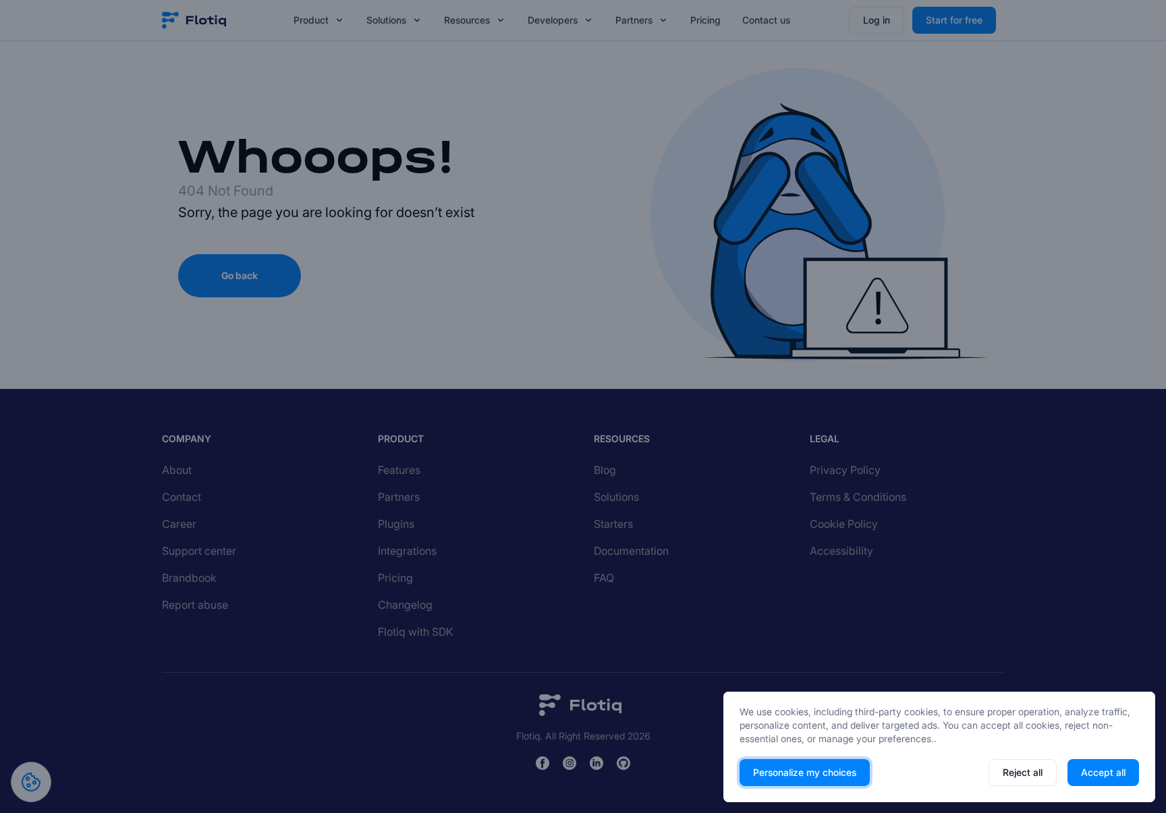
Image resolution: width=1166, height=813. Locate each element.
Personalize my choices (804, 772)
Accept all (1103, 772)
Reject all (1023, 772)
